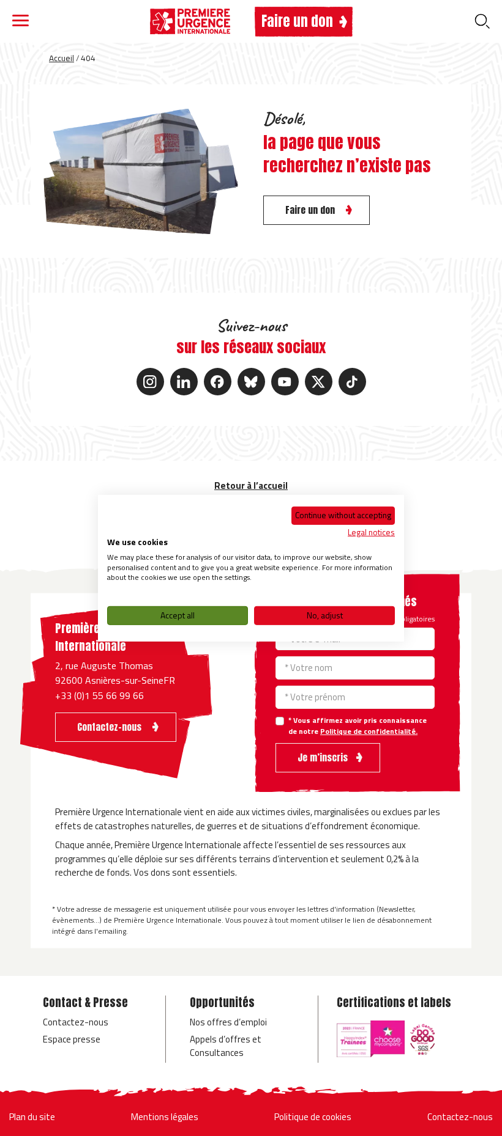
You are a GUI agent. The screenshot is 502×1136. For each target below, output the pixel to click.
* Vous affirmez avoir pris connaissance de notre (357, 726)
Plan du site (32, 1117)
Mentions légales (164, 1117)
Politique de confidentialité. (369, 731)
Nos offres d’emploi (228, 1022)
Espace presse (71, 1039)
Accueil (61, 58)
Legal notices (371, 532)
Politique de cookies (312, 1117)
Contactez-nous (75, 1022)
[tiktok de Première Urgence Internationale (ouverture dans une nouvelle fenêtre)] (352, 381)
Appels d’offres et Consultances (225, 1046)
